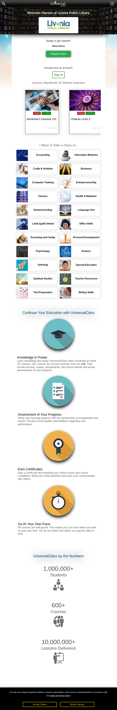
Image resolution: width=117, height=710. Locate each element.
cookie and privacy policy (60, 696)
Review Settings (77, 704)
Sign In (58, 74)
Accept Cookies (40, 704)
